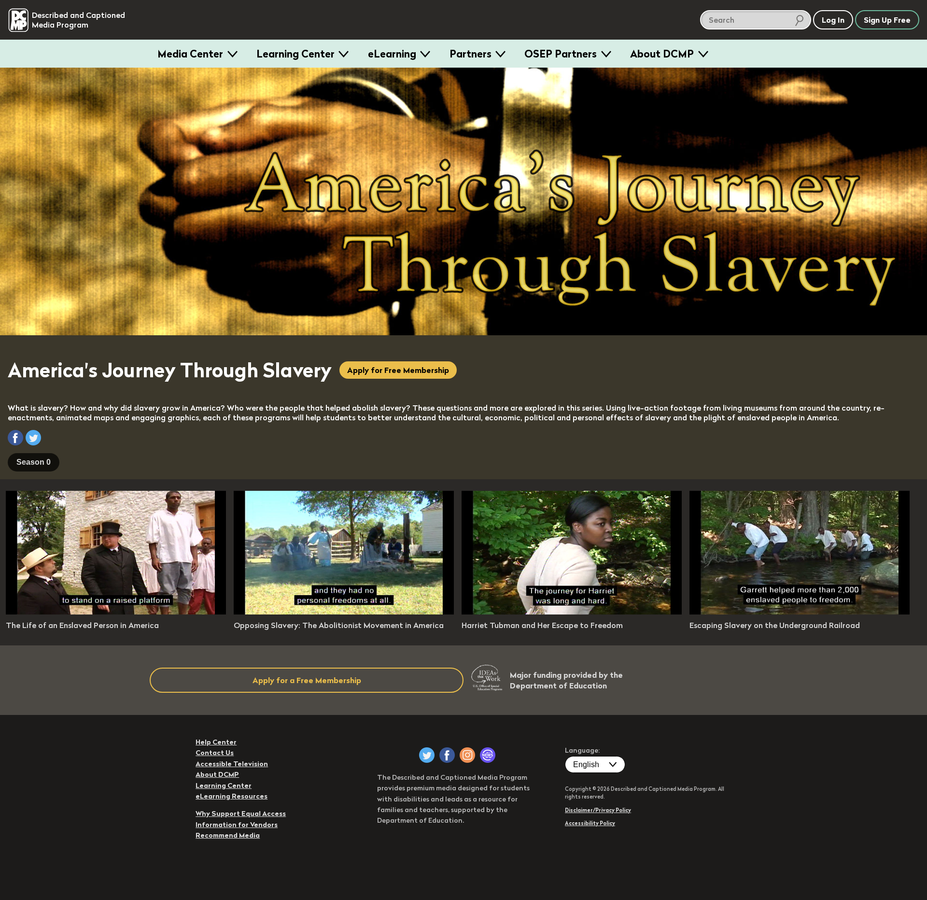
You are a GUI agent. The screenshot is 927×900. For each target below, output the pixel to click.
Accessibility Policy (590, 823)
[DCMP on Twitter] (427, 755)
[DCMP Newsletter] (487, 755)
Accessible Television (232, 763)
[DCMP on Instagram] (467, 755)
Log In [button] (833, 20)
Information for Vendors (237, 824)
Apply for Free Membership (398, 370)
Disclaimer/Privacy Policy (598, 810)
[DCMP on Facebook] (447, 755)
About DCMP (662, 53)
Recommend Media (228, 835)
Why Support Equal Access (241, 813)
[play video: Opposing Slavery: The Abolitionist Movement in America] (344, 611)
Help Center (216, 742)
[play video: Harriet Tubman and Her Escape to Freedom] (572, 611)
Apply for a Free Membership (307, 680)
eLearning (392, 53)
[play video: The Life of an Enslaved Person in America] (116, 611)
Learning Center (295, 53)
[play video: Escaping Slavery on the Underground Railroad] (799, 611)
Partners (470, 53)
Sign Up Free (887, 20)
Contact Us (215, 752)
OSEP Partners (560, 53)
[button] (15, 437)
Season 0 (33, 462)
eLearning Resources (231, 796)
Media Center (190, 53)
